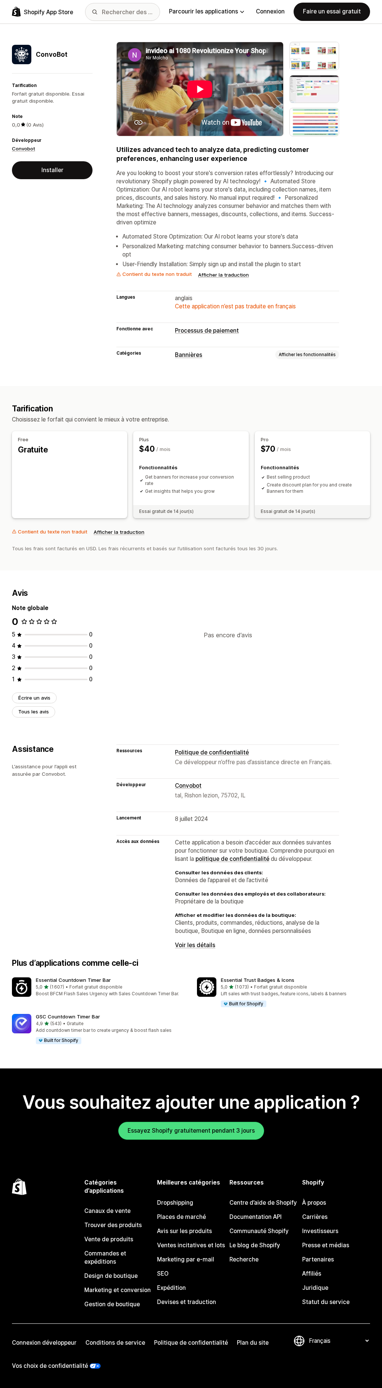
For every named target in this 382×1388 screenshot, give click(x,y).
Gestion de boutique (112, 1304)
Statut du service (326, 1301)
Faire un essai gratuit (332, 11)
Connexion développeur (44, 1342)
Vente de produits (108, 1239)
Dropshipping (175, 1202)
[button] (98, 987)
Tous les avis (33, 712)
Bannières (188, 354)
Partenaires (318, 1259)
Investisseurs (320, 1231)
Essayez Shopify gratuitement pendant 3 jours (191, 1130)
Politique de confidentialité (212, 752)
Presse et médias (325, 1245)
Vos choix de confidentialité (50, 1365)
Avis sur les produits (184, 1231)
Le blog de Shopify (254, 1245)
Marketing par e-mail (185, 1259)
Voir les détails (195, 945)
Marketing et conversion (117, 1290)
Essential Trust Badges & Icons (257, 980)
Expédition (171, 1287)
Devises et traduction (186, 1301)
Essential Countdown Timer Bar (73, 980)
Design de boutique (111, 1275)
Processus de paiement (207, 330)
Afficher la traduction (223, 275)
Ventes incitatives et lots (191, 1245)
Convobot (23, 149)
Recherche (244, 1259)
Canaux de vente (107, 1210)
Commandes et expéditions (105, 1257)
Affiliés (311, 1273)
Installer (52, 170)
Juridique (315, 1287)
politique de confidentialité (232, 858)
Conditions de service (115, 1342)
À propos (314, 1202)
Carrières (315, 1216)
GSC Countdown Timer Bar (68, 1017)
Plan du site (253, 1342)
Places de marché (181, 1216)
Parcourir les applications (203, 11)
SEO (163, 1273)
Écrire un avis (34, 698)
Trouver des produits (113, 1225)
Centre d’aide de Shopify (263, 1202)
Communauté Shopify (259, 1231)
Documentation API (255, 1216)
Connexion (270, 11)
